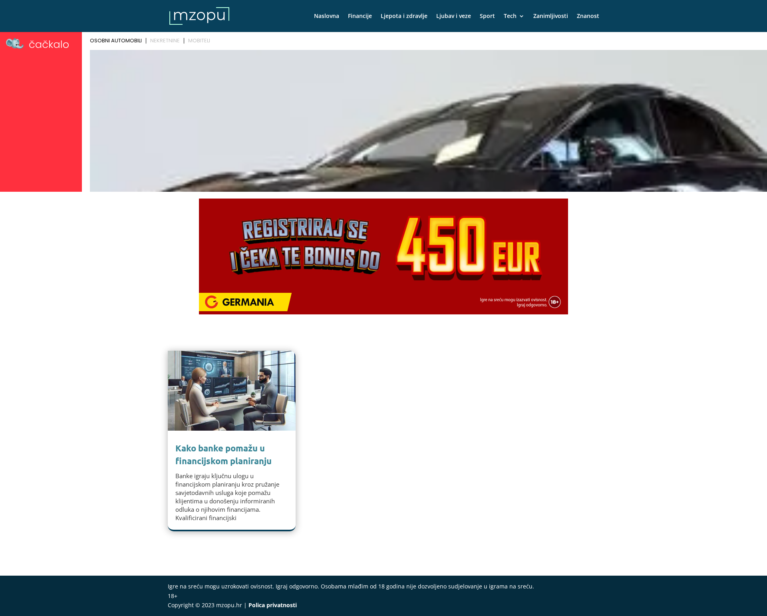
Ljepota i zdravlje (404, 16)
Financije (360, 16)
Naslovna (326, 16)
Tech (510, 16)
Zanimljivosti (550, 16)
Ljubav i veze (453, 16)
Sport (487, 16)
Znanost (588, 16)
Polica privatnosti (272, 605)
